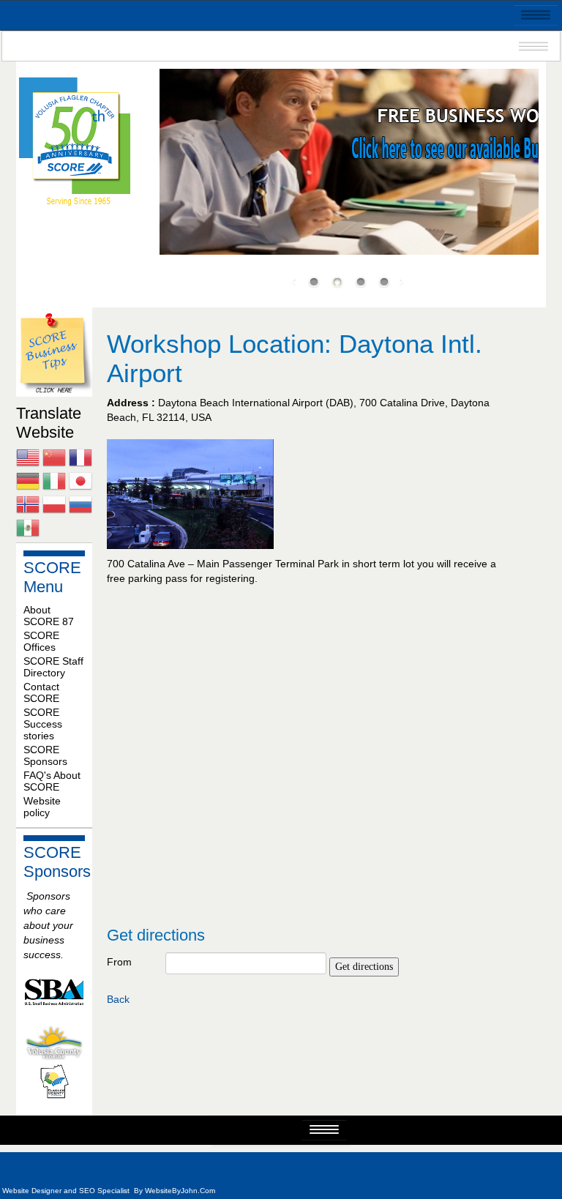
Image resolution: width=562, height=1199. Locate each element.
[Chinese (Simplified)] (54, 460)
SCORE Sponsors (45, 755)
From (119, 962)
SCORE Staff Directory (53, 667)
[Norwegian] (28, 506)
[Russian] (80, 506)
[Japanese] (80, 483)
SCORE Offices (41, 641)
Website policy (42, 806)
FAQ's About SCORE (51, 781)
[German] (28, 483)
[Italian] (54, 483)
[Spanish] (28, 530)
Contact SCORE (41, 692)
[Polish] (54, 506)
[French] (80, 460)
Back (118, 999)
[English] (28, 460)
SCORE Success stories (42, 724)
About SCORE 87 (48, 615)
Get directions (364, 966)
